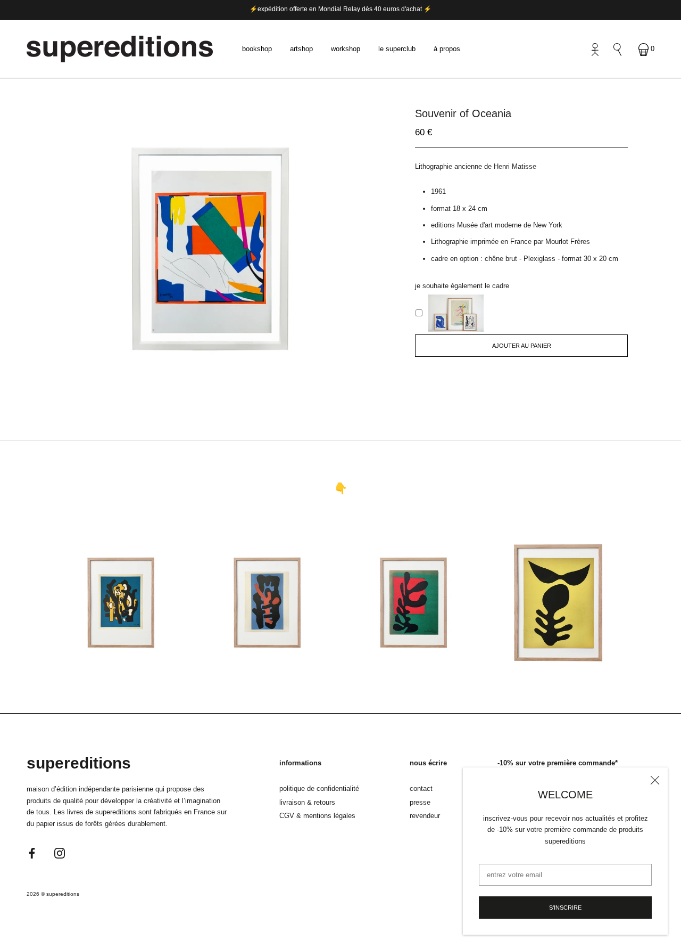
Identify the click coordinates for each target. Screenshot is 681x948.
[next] (225, 386)
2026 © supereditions (53, 894)
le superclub (397, 49)
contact (421, 788)
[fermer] (655, 780)
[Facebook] (32, 852)
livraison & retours (307, 802)
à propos (447, 49)
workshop (345, 49)
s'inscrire (565, 907)
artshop (301, 49)
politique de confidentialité (319, 788)
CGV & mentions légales (317, 816)
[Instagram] (59, 852)
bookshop (257, 49)
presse (420, 802)
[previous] (190, 386)
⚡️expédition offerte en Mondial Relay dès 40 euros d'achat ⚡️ (340, 9)
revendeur (425, 816)
